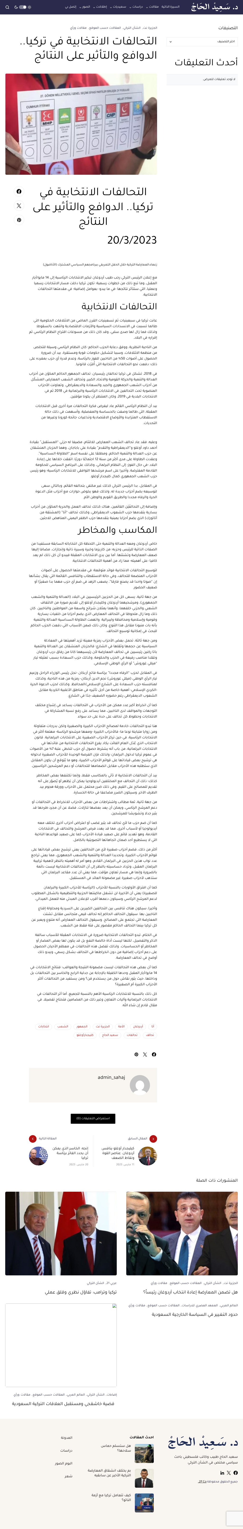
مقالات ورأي (78, 28)
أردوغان (138, 1027)
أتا (152, 1027)
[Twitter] (229, 1473)
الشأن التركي (131, 28)
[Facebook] (236, 1473)
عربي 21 (112, 1283)
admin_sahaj (111, 1078)
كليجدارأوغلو (85, 1035)
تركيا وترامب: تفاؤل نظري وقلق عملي (81, 1292)
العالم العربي (229, 1305)
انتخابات (43, 1027)
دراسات (66, 1451)
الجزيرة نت (150, 28)
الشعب (62, 1027)
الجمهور (82, 1027)
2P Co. (202, 1482)
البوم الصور (63, 1464)
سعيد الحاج (110, 1035)
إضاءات (112, 1395)
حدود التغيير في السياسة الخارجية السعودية (195, 1315)
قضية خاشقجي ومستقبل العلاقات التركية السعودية (64, 1404)
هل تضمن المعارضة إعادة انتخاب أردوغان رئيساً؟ (190, 1292)
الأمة (121, 1027)
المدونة (66, 1438)
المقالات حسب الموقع (105, 28)
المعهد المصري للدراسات (200, 1305)
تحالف (150, 1035)
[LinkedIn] (222, 1473)
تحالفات (132, 1035)
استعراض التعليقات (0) (93, 1118)
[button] (22, 7)
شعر (68, 1477)
